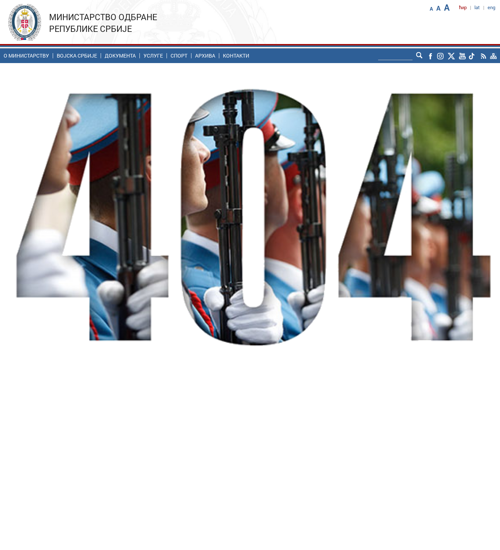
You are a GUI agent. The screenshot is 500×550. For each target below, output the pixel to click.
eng (491, 7)
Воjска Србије (77, 55)
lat (477, 7)
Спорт (179, 55)
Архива (205, 55)
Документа (120, 55)
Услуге (153, 55)
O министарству (26, 55)
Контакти (236, 55)
